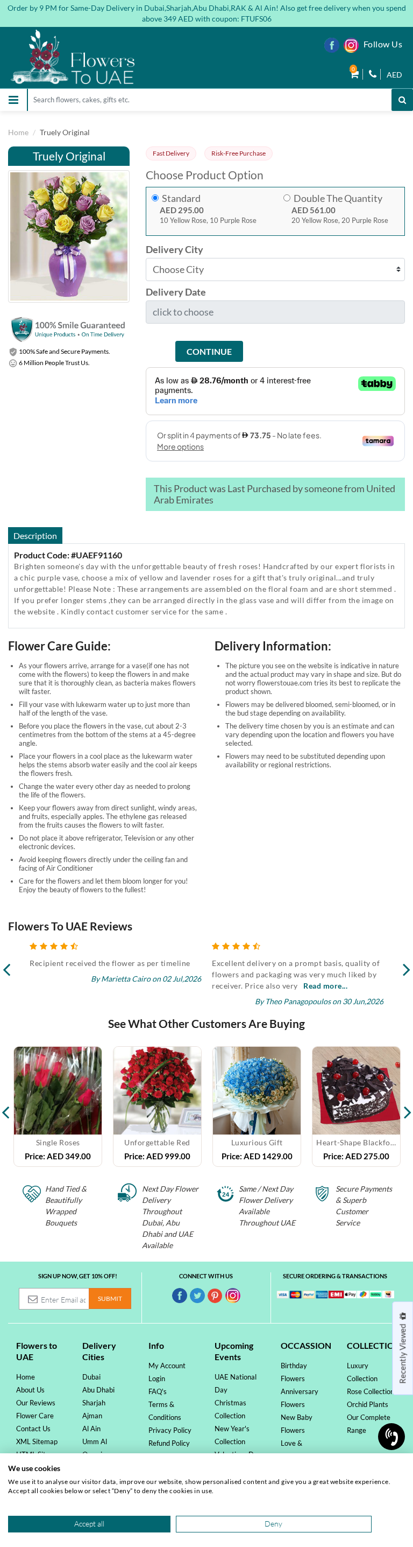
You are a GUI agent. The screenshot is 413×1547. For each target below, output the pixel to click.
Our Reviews (35, 1402)
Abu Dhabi (98, 1389)
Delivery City (174, 249)
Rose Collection (370, 1391)
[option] (58, 1107)
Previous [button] (5, 1106)
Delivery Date (176, 292)
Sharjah (93, 1402)
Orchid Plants (367, 1404)
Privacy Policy (169, 1430)
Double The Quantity (338, 198)
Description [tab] (35, 535)
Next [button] (407, 1106)
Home (18, 132)
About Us (30, 1389)
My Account (167, 1365)
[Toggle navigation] (13, 100)
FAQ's (157, 1391)
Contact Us (33, 1428)
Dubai (91, 1377)
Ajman (92, 1415)
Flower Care (35, 1415)
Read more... (143, 985)
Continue (209, 351)
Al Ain (91, 1428)
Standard (181, 198)
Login (156, 1378)
